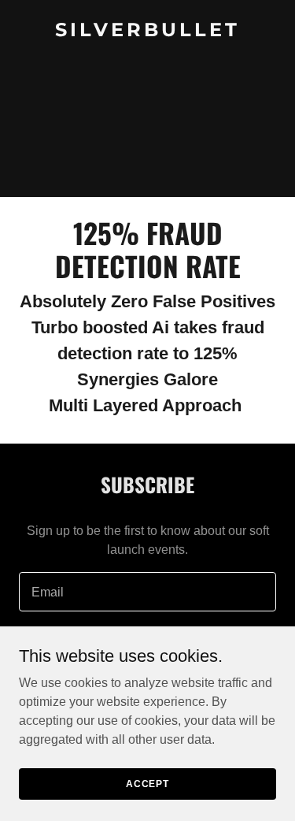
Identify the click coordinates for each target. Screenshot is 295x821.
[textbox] (147, 591)
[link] (147, 32)
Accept (147, 783)
